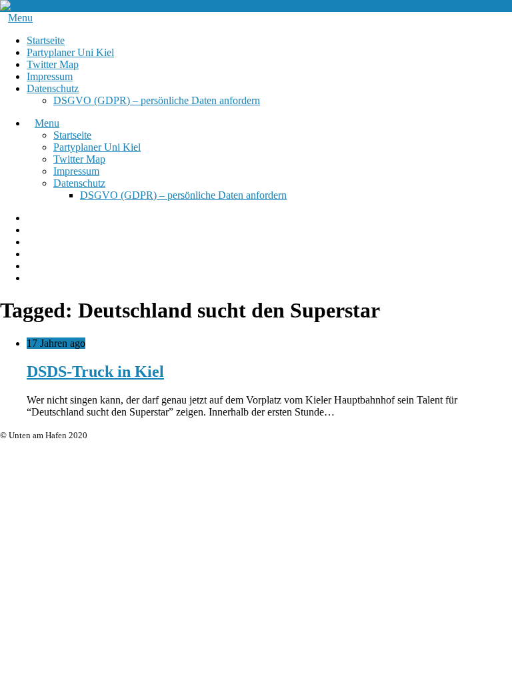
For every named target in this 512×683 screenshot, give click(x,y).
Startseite (46, 40)
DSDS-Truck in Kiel (95, 371)
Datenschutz (53, 88)
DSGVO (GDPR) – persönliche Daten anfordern (156, 100)
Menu (20, 17)
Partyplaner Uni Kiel (70, 52)
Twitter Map (53, 64)
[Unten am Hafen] (40, 5)
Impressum (50, 76)
